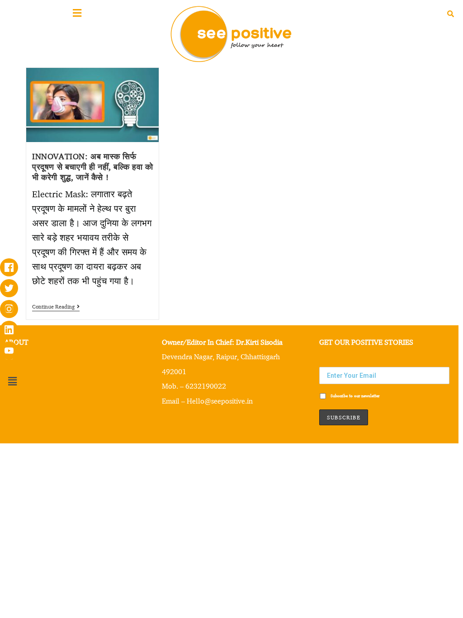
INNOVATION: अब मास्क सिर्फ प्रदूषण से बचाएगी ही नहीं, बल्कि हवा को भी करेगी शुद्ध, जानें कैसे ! (92, 166)
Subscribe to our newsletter (354, 395)
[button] (12, 381)
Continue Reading (56, 307)
